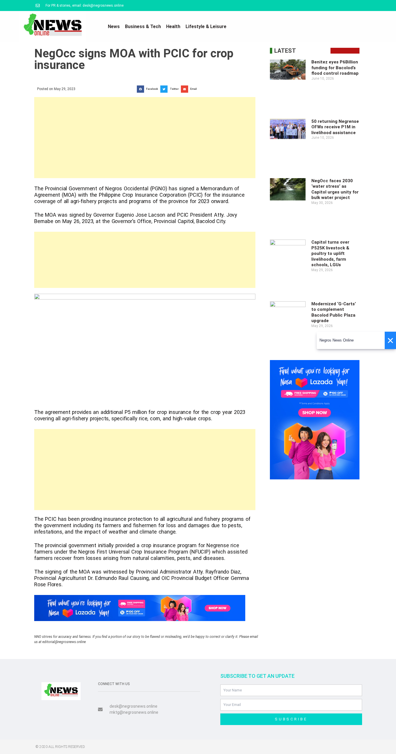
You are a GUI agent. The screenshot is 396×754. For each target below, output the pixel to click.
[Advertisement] (144, 137)
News (114, 26)
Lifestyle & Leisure (206, 26)
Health (173, 26)
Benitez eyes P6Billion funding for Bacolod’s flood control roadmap (335, 67)
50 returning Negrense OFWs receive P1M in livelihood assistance (335, 127)
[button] (148, 89)
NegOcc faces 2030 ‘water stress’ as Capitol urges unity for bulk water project (335, 189)
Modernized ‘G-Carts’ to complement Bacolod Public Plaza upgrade (333, 312)
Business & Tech (143, 26)
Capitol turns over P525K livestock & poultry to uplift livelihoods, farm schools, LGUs (330, 253)
